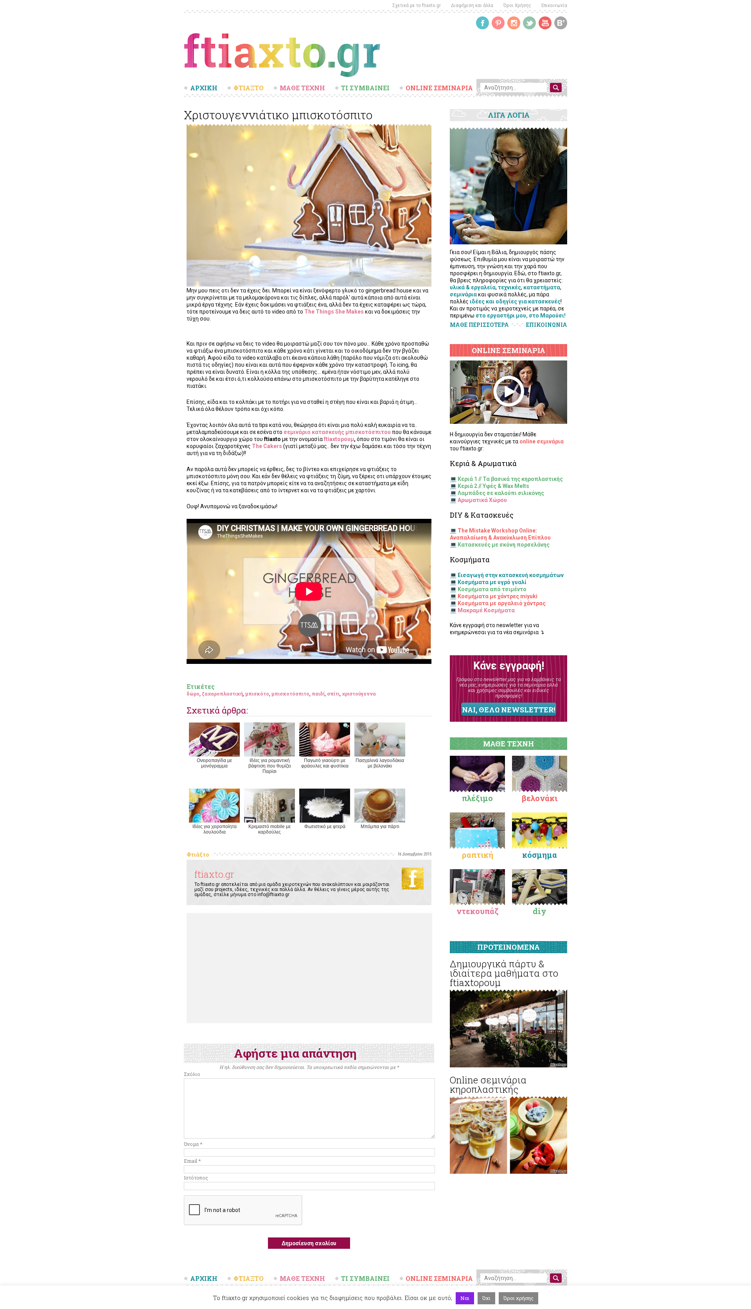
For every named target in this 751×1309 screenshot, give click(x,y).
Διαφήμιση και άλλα (472, 5)
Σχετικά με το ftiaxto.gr (416, 5)
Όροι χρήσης (518, 1298)
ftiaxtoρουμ (339, 439)
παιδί (318, 693)
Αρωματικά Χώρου (482, 500)
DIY (539, 911)
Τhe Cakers (267, 446)
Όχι (486, 1298)
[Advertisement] (309, 968)
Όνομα (193, 1144)
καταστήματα (541, 287)
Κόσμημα (539, 855)
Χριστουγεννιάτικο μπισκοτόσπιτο (278, 114)
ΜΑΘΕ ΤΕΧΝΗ (302, 88)
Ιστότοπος (196, 1178)
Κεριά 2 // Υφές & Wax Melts (493, 486)
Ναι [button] (464, 1298)
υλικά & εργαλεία (473, 287)
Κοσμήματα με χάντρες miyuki (497, 596)
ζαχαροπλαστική (222, 693)
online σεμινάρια (541, 441)
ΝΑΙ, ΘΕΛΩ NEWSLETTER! (508, 709)
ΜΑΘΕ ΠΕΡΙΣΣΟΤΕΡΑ (479, 324)
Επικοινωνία (554, 5)
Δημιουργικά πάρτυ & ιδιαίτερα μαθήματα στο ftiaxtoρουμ (504, 973)
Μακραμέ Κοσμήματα (486, 610)
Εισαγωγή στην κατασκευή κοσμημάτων (511, 575)
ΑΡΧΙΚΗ (203, 88)
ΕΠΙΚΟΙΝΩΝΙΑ (546, 325)
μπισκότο (257, 693)
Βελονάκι (539, 798)
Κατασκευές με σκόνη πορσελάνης (504, 545)
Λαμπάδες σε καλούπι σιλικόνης (501, 493)
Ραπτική (477, 855)
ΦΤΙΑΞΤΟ (249, 88)
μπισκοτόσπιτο (290, 693)
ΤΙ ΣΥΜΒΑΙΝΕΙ (365, 88)
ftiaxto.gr (214, 874)
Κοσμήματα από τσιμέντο (492, 589)
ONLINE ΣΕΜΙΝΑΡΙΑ (439, 88)
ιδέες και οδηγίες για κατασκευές (515, 301)
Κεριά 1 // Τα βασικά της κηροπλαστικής (510, 479)
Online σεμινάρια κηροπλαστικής (488, 1085)
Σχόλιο (192, 1074)
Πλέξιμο (477, 798)
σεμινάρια (463, 294)
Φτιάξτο (198, 854)
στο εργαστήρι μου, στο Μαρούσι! (521, 315)
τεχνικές (509, 287)
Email (192, 1161)
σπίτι (333, 693)
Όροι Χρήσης (517, 5)
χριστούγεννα (359, 693)
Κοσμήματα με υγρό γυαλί (492, 582)
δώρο (193, 693)
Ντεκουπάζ (477, 911)
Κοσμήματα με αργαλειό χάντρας (502, 603)
